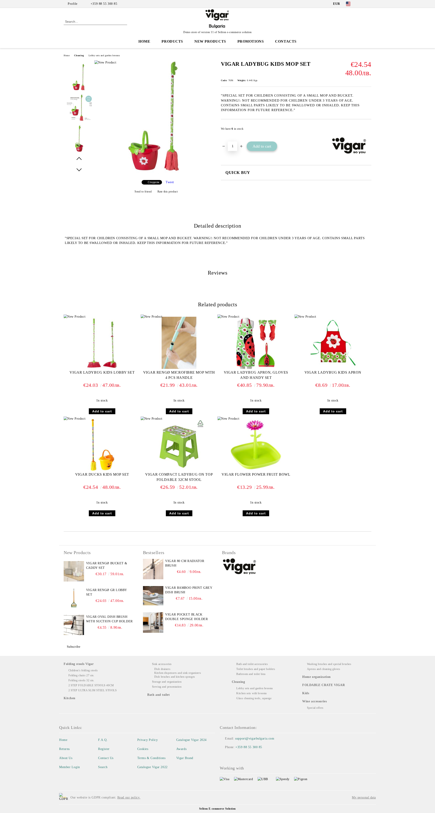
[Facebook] (362, 3)
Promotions (250, 41)
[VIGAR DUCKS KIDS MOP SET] (102, 445)
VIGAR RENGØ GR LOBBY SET (106, 592)
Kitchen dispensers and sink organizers (177, 672)
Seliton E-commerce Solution (217, 808)
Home (144, 41)
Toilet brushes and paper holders (255, 669)
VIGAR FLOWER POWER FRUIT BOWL (256, 474)
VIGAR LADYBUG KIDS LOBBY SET (102, 372)
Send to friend (143, 191)
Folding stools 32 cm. (81, 680)
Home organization (316, 677)
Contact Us (106, 758)
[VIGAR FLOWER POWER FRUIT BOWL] (256, 445)
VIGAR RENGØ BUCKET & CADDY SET (106, 566)
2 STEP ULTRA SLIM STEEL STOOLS (92, 690)
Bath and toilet (158, 694)
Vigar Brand (184, 758)
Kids (305, 693)
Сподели (153, 182)
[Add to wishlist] (368, 130)
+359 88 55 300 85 (104, 3)
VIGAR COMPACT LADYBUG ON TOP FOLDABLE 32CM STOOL (179, 477)
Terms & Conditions (151, 758)
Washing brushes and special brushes (329, 664)
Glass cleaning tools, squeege (253, 698)
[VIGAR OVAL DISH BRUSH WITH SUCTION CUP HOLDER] (74, 625)
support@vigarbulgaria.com (254, 738)
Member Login (69, 767)
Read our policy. (128, 797)
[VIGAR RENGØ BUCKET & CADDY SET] (74, 571)
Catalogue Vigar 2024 (191, 740)
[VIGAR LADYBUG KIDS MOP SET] (156, 172)
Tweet (170, 182)
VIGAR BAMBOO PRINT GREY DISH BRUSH (188, 590)
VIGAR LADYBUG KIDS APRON (332, 372)
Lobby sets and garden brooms (104, 55)
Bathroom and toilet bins (251, 674)
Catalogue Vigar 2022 (152, 767)
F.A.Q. (103, 740)
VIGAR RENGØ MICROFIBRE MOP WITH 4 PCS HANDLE (179, 375)
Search (102, 767)
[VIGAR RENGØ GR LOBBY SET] (74, 598)
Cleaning (79, 55)
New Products (210, 41)
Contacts (285, 41)
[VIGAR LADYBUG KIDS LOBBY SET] (102, 343)
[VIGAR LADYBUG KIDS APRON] (333, 343)
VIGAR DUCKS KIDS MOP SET (102, 474)
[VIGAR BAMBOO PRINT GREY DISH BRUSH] (153, 596)
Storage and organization (166, 681)
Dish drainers (162, 669)
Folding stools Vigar (79, 664)
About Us (65, 758)
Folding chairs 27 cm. (81, 675)
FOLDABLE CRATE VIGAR (323, 685)
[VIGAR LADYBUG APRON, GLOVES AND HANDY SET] (256, 343)
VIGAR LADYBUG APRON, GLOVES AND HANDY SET (256, 375)
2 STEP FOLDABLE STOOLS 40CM (91, 685)
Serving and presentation (166, 686)
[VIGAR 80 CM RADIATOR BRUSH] (153, 569)
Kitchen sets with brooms (251, 693)
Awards (181, 749)
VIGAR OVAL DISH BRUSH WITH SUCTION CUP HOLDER (109, 619)
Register (103, 749)
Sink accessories (162, 664)
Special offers (315, 707)
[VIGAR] (239, 567)
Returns (64, 749)
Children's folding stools (83, 670)
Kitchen (69, 698)
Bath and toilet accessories (252, 664)
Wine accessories (314, 701)
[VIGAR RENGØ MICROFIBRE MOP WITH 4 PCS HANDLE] (179, 343)
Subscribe (73, 646)
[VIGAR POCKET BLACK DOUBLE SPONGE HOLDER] (153, 622)
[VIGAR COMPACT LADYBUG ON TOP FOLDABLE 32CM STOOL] (179, 445)
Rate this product (167, 191)
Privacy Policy (147, 740)
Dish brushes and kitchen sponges (174, 676)
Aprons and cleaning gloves (323, 669)
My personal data (364, 797)
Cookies (142, 749)
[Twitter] (368, 3)
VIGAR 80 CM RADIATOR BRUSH (184, 563)
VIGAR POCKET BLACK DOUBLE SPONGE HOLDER (186, 617)
